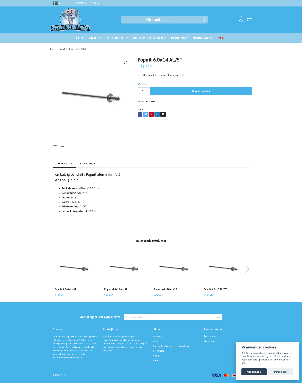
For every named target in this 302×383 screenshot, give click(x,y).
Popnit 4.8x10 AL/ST (215, 289)
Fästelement (87, 38)
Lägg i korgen (202, 91)
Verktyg (178, 38)
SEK (94, 3)
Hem (52, 48)
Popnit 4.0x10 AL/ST (116, 289)
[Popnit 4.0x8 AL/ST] (74, 268)
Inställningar (280, 372)
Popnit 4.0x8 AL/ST (65, 289)
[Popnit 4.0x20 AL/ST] (173, 268)
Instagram (210, 341)
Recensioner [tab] (87, 163)
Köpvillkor (158, 336)
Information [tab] (64, 163)
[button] (247, 269)
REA (221, 38)
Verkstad (201, 38)
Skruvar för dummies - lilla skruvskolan (171, 346)
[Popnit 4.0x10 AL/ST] (124, 268)
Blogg (156, 355)
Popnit (62, 48)
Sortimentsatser (148, 38)
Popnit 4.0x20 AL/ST (165, 289)
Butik (155, 360)
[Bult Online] (70, 19)
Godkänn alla (254, 372)
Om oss (157, 341)
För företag (158, 350)
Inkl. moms (75, 3)
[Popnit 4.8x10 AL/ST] (223, 268)
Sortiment (115, 38)
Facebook (211, 336)
